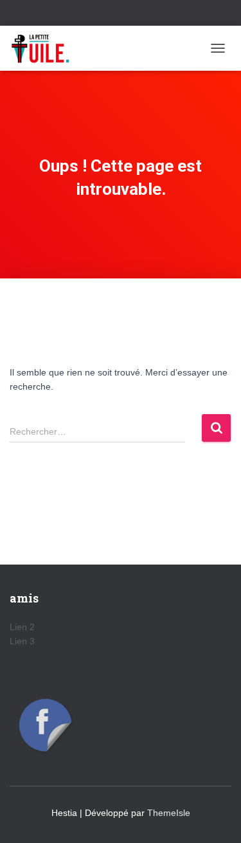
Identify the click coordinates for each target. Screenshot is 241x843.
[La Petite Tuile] (45, 48)
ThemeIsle (168, 813)
